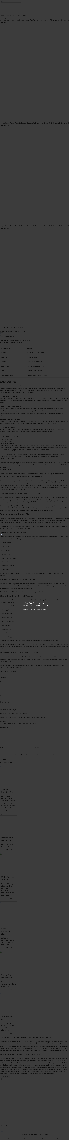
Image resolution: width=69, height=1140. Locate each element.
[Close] (3, 531)
